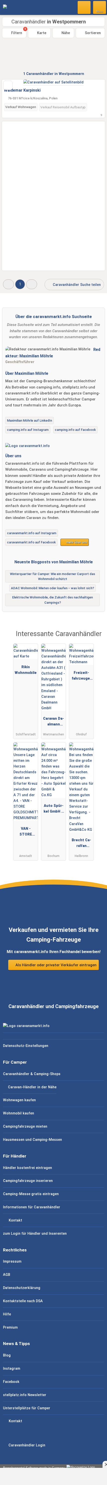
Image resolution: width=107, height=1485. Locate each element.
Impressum (12, 1261)
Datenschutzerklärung (21, 1288)
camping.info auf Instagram (28, 430)
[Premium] (96, 638)
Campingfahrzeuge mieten (25, 1126)
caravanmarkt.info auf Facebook (31, 542)
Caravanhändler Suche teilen (76, 285)
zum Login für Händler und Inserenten (35, 1233)
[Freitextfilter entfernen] (84, 7)
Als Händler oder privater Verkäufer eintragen (55, 965)
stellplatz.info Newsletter (24, 1395)
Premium (10, 1327)
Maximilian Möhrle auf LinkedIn (29, 420)
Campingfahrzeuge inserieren (28, 1181)
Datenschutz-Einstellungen (25, 1046)
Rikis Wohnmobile (26, 670)
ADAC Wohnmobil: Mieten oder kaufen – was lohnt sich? (52, 588)
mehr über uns (76, 542)
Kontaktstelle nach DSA (23, 1301)
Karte (41, 33)
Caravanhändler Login (26, 1445)
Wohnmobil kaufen (18, 1113)
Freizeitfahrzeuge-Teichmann (81, 677)
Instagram (11, 1368)
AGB (6, 1275)
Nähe (65, 33)
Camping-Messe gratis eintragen (31, 1194)
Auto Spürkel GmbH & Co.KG (54, 810)
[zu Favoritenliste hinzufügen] (7, 85)
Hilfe (7, 1314)
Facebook (11, 1382)
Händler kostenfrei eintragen (27, 1168)
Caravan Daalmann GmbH (53, 722)
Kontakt (15, 1220)
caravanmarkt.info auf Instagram (31, 533)
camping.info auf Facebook (75, 430)
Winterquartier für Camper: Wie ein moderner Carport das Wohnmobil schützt (52, 576)
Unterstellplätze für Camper (26, 1408)
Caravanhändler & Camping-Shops (31, 1074)
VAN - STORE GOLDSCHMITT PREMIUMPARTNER (25, 833)
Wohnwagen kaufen (19, 1100)
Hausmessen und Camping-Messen (32, 1140)
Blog (7, 1355)
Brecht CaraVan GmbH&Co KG (81, 844)
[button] (8, 284)
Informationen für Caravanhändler (31, 1207)
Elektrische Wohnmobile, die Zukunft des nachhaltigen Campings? (52, 599)
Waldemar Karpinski (22, 90)
